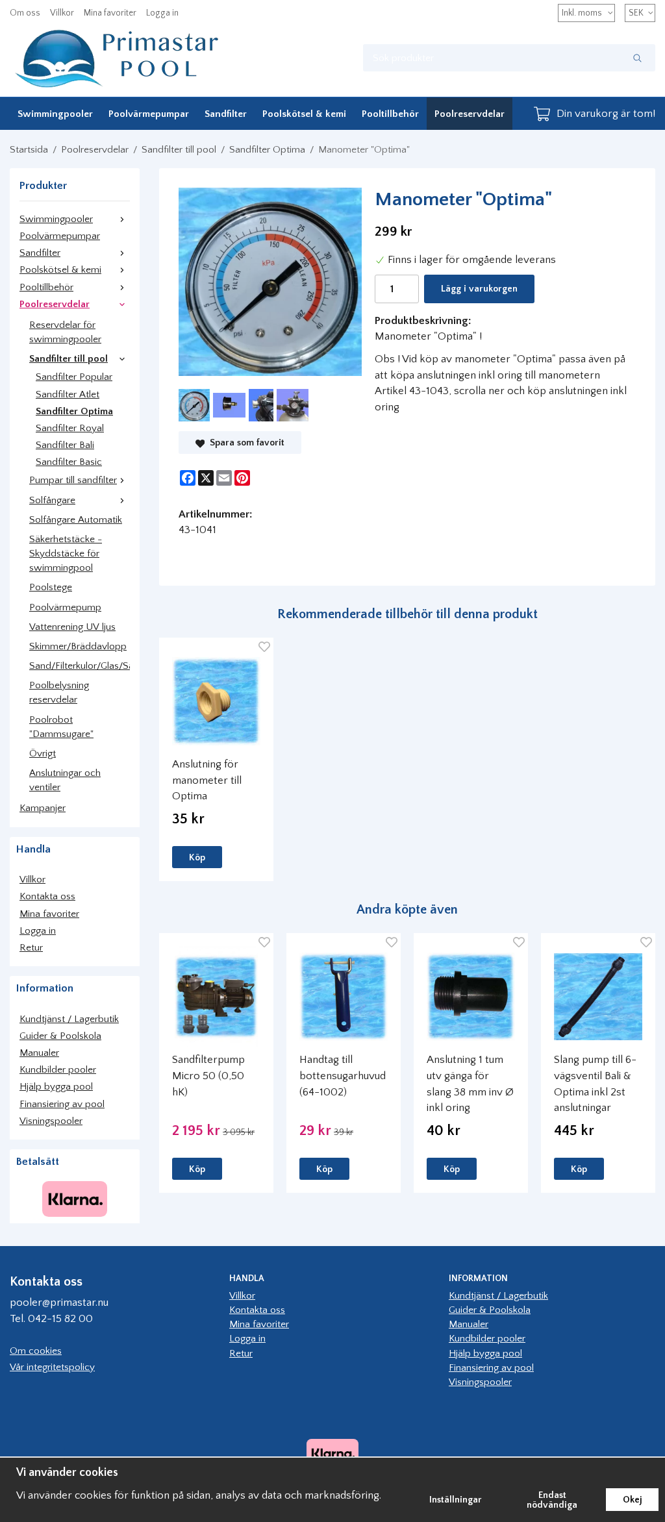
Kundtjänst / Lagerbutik (69, 1019)
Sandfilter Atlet (67, 394)
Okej (632, 1500)
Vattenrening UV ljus (72, 626)
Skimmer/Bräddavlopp (78, 646)
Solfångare (52, 500)
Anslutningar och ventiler (65, 780)
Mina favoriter (110, 13)
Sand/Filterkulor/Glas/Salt (79, 665)
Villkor (62, 13)
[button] (197, 857)
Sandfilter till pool (68, 358)
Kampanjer (42, 808)
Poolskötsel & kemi (304, 113)
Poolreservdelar (469, 113)
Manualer (39, 1052)
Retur (31, 947)
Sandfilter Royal (70, 428)
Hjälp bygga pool (56, 1086)
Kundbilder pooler (57, 1069)
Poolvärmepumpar (148, 113)
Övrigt (42, 753)
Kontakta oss (47, 896)
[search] (637, 57)
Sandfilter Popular (74, 376)
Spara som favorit (244, 443)
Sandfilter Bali (65, 445)
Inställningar (455, 1500)
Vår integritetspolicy (52, 1367)
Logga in (162, 13)
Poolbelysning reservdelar (59, 692)
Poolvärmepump (65, 607)
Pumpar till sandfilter (73, 480)
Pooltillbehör (390, 113)
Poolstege (50, 587)
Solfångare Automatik (75, 519)
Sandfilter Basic (69, 462)
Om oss (25, 13)
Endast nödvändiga (552, 1500)
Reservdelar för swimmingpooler (65, 332)
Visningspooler (50, 1121)
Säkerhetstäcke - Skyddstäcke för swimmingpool (65, 553)
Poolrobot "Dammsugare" (61, 727)
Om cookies (36, 1350)
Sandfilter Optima (74, 411)
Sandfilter (226, 113)
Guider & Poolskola (60, 1036)
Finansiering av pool (62, 1104)
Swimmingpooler (55, 113)
